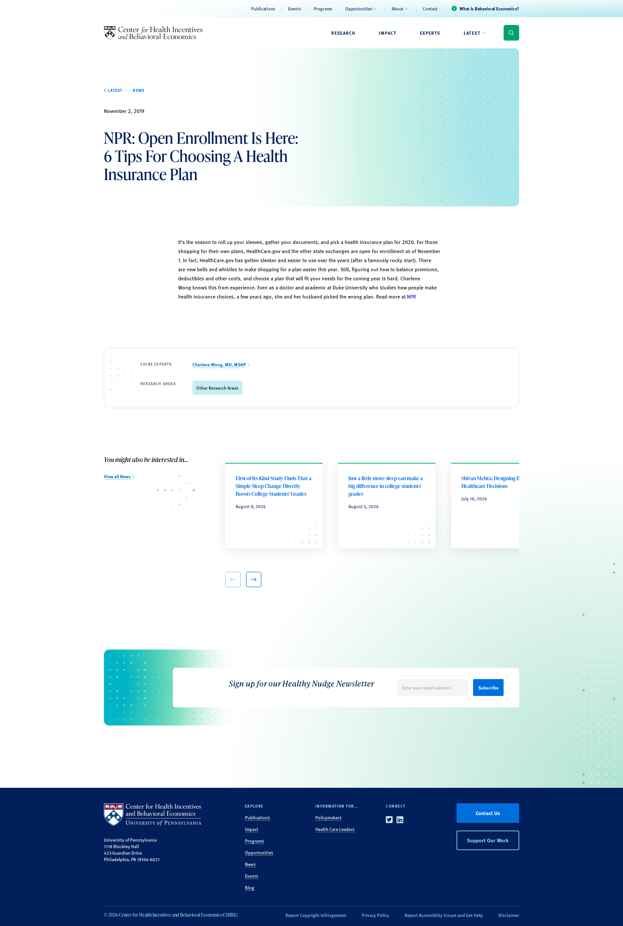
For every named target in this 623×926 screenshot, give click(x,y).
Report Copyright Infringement (316, 915)
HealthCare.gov (263, 251)
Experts (430, 33)
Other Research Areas (217, 387)
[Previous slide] (233, 579)
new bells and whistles (212, 269)
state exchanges (331, 251)
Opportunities (358, 8)
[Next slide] (254, 579)
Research (343, 33)
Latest (472, 33)
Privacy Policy (375, 915)
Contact (430, 8)
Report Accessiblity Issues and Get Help (444, 915)
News (250, 864)
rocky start (402, 260)
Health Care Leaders (335, 829)
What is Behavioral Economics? (489, 8)
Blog (249, 887)
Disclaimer (508, 915)
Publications (263, 8)
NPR (411, 296)
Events (294, 8)
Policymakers (328, 817)
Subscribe (488, 687)
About (397, 8)
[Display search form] (511, 33)
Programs (323, 8)
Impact (387, 33)
